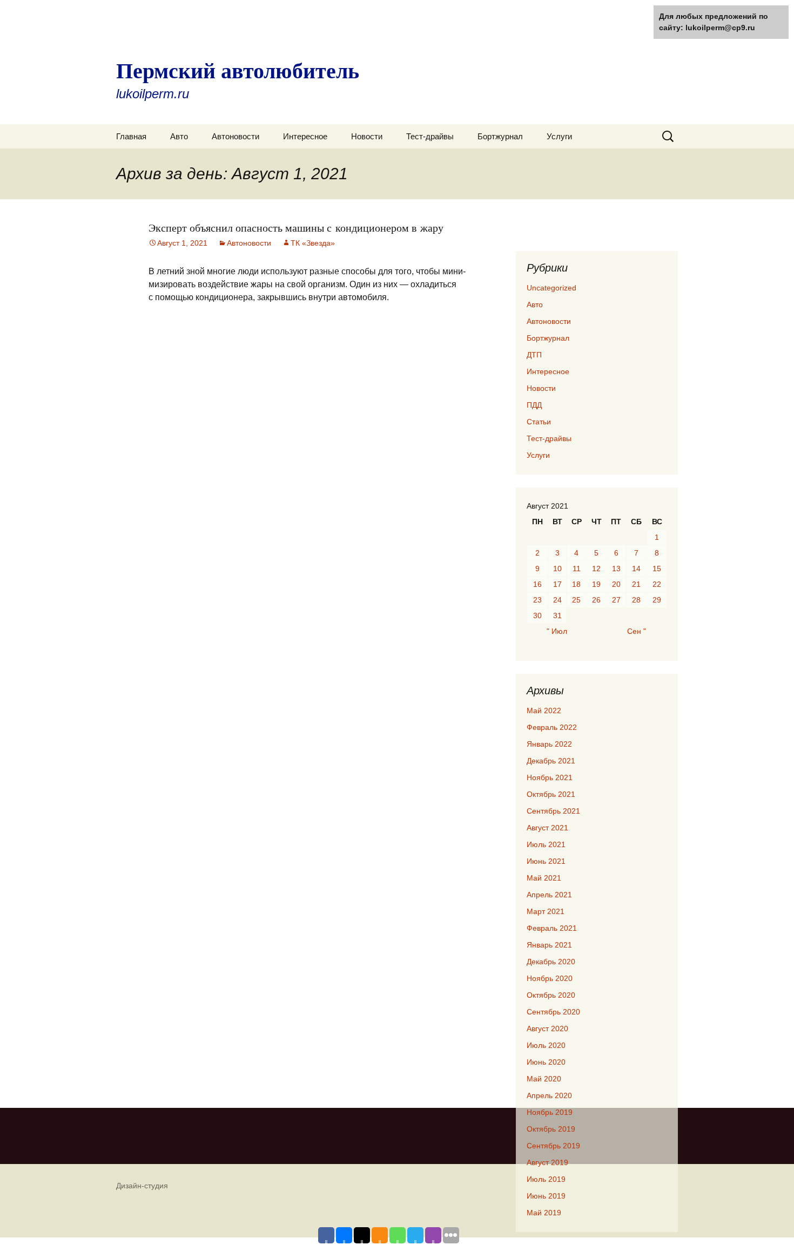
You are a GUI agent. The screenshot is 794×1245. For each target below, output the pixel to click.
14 (636, 568)
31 (557, 615)
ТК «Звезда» (313, 243)
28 (636, 600)
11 (577, 568)
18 (576, 584)
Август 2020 (547, 1028)
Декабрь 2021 (551, 760)
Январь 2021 (549, 944)
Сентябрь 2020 (553, 1011)
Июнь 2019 (546, 1196)
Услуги (559, 136)
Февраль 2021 (552, 928)
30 (537, 615)
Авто (179, 136)
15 (656, 568)
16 (537, 584)
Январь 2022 (549, 744)
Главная (131, 136)
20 (616, 584)
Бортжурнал (500, 136)
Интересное (305, 136)
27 (616, 600)
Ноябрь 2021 (550, 777)
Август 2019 (547, 1162)
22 (656, 584)
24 (557, 600)
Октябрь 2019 (551, 1129)
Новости (366, 136)
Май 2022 (544, 710)
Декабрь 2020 (551, 961)
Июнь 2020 (546, 1062)
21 (636, 584)
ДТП (534, 354)
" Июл (557, 631)
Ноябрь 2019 (550, 1112)
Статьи (539, 421)
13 (616, 568)
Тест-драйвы (430, 136)
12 (596, 568)
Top (768, 1219)
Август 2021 (547, 827)
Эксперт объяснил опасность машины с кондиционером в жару (296, 227)
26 (596, 600)
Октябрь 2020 (551, 995)
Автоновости (235, 136)
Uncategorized (551, 287)
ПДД (534, 405)
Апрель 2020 (549, 1095)
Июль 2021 (546, 844)
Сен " (636, 631)
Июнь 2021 (546, 861)
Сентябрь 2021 (553, 811)
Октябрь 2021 (551, 794)
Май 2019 (544, 1212)
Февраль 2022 (552, 727)
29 (656, 600)
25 (576, 600)
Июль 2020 (546, 1045)
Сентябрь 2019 (553, 1145)
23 (537, 600)
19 (596, 584)
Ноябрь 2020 (550, 978)
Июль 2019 (546, 1179)
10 (557, 568)
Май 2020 (544, 1078)
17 (557, 584)
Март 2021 (545, 911)
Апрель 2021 (549, 894)
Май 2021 (544, 878)
